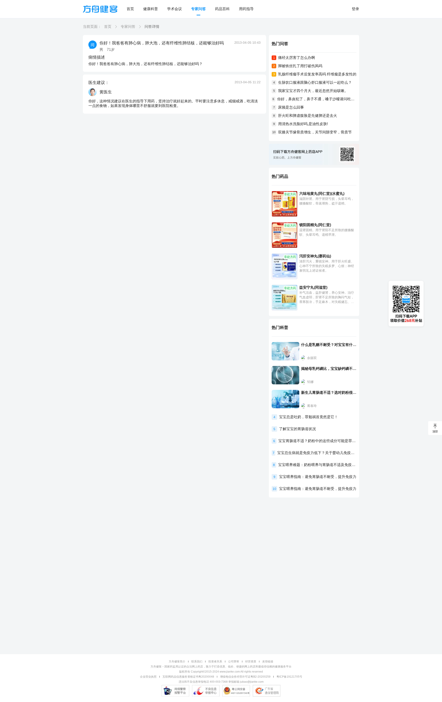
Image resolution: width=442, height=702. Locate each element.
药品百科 (222, 9)
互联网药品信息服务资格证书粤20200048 (188, 676)
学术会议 (174, 9)
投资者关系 (215, 661)
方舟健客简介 (177, 661)
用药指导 (246, 9)
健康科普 (150, 9)
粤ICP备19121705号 (289, 676)
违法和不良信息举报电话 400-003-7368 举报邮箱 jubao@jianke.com (221, 681)
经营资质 (250, 661)
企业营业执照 (148, 676)
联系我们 (196, 661)
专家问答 (198, 9)
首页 (130, 9)
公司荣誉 (233, 661)
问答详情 (152, 27)
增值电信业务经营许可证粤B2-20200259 (245, 676)
